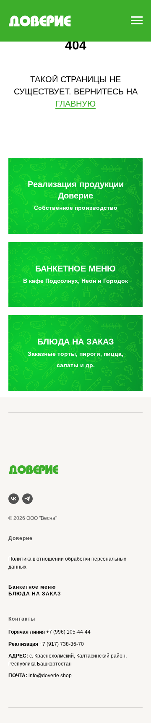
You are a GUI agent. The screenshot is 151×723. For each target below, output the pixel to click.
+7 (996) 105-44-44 (68, 632)
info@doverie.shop (50, 676)
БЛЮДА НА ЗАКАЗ (75, 352)
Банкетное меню (32, 587)
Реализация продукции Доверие (76, 195)
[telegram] (27, 498)
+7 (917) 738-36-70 (61, 644)
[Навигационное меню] (137, 20)
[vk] (13, 498)
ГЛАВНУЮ (75, 103)
